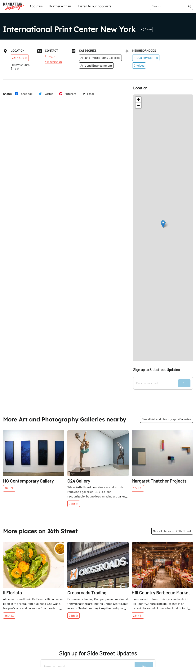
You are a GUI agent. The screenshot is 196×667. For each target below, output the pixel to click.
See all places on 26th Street (172, 531)
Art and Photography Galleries (100, 57)
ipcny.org (51, 56)
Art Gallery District (146, 57)
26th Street (19, 57)
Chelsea (139, 65)
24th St (73, 503)
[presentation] (169, 6)
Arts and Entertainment (96, 65)
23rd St (138, 488)
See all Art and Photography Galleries (166, 419)
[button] (163, 224)
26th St (9, 488)
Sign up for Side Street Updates (98, 653)
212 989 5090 (53, 62)
